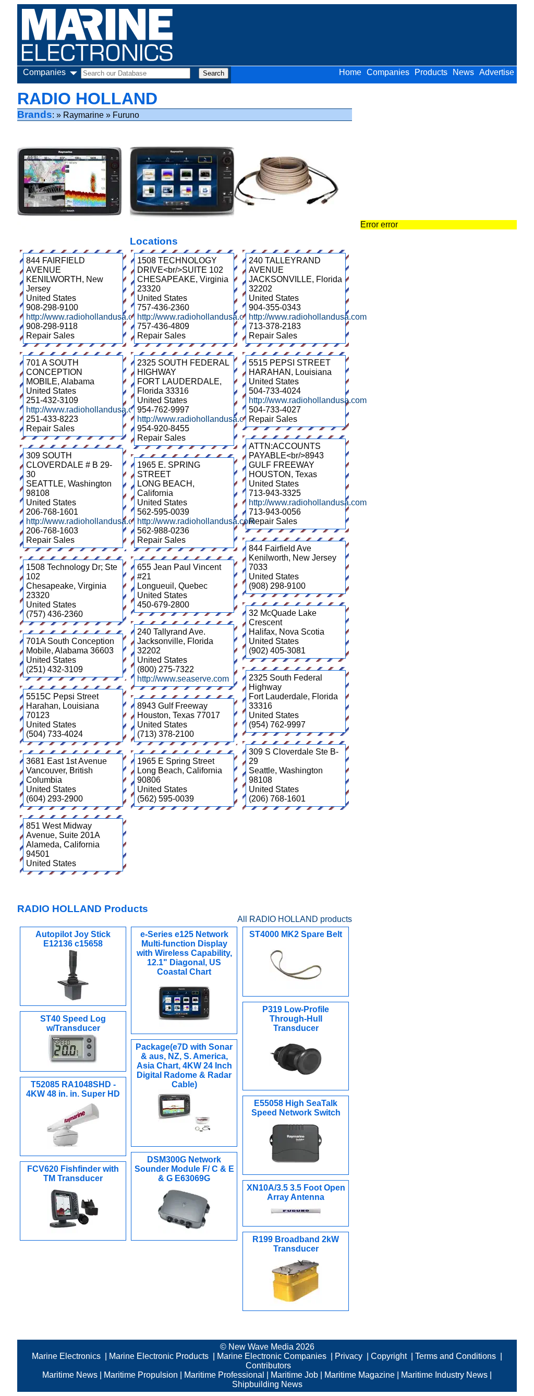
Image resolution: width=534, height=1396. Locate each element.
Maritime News (70, 1374)
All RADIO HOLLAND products (294, 919)
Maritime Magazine (359, 1374)
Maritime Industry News (444, 1374)
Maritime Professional (224, 1374)
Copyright (389, 1356)
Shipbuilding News (267, 1384)
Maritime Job (294, 1374)
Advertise (496, 72)
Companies (388, 72)
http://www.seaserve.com (183, 678)
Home (350, 72)
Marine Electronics (66, 1356)
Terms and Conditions (455, 1356)
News (463, 72)
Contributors (268, 1365)
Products (431, 72)
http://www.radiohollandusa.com (85, 316)
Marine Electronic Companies (271, 1356)
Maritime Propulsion (141, 1374)
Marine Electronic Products (159, 1356)
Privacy (348, 1356)
